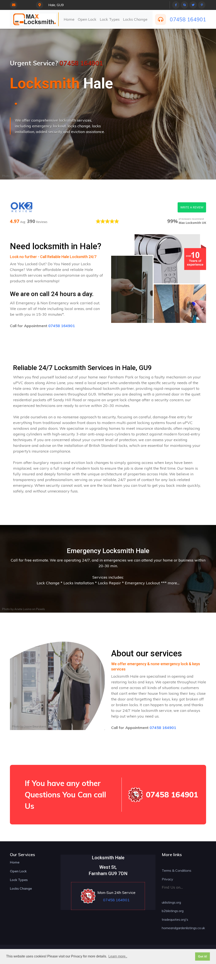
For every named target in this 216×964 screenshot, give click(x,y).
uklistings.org (171, 902)
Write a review (191, 207)
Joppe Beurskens (35, 726)
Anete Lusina (134, 319)
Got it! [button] (202, 956)
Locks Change (135, 19)
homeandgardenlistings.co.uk (183, 928)
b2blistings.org (173, 911)
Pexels (48, 176)
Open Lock (87, 19)
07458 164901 (188, 19)
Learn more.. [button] (117, 956)
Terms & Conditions (176, 870)
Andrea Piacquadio (26, 176)
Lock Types (110, 19)
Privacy (167, 879)
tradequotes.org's (175, 919)
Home (69, 19)
